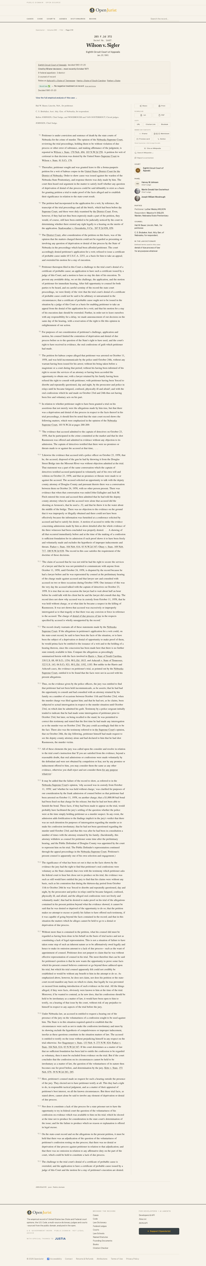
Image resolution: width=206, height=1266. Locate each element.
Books (92, 19)
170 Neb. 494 (78, 152)
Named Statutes (100, 1237)
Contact (69, 1259)
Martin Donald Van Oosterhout (155, 189)
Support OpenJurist (159, 1231)
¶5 (40, 266)
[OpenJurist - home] (103, 10)
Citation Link (150, 124)
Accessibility (54, 1259)
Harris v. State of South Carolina (91, 81)
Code (40, 19)
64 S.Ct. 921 (63, 664)
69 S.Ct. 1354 (62, 660)
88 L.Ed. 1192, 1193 (81, 664)
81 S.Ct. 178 (65, 160)
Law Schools (98, 1233)
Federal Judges (100, 1226)
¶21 (39, 1134)
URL (138, 124)
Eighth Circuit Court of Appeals (103, 52)
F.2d (61, 30)
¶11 (39, 561)
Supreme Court (109, 156)
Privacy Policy (132, 1259)
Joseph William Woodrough (153, 197)
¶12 (39, 627)
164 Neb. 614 (73, 546)
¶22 (39, 1161)
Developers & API (147, 1215)
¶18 (39, 1013)
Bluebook (164, 124)
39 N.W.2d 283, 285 (63, 1071)
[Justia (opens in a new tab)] (60, 1239)
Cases (30, 19)
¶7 (40, 355)
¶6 (40, 331)
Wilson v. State (61, 152)
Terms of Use (117, 1259)
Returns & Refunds (84, 1259)
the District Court (102, 211)
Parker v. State (113, 81)
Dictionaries (78, 19)
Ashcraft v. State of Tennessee (61, 81)
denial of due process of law (87, 616)
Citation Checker (100, 1248)
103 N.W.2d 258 (94, 152)
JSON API (143, 1223)
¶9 (40, 431)
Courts (51, 19)
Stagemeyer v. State (72, 1042)
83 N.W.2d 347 (89, 546)
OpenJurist (40, 30)
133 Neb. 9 (89, 1042)
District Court (54, 235)
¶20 (39, 1106)
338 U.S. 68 (48, 660)
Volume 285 (52, 30)
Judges (63, 19)
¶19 (39, 1078)
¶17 (39, 931)
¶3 (40, 203)
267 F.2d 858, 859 (103, 228)
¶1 (40, 135)
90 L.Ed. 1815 (78, 660)
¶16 (39, 862)
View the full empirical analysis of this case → (56, 98)
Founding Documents (102, 1241)
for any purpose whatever (146, 251)
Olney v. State (106, 546)
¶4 (40, 234)
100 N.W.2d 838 (55, 550)
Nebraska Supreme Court (109, 139)
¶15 (39, 780)
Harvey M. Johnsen (150, 182)
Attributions (102, 1259)
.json (50, 1187)
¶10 (39, 455)
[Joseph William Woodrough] (137, 198)
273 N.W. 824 (103, 1042)
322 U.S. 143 (48, 664)
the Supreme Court (104, 729)
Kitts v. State (111, 1067)
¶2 (40, 167)
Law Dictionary (99, 1222)
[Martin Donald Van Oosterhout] (137, 191)
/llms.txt (142, 1219)
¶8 (40, 403)
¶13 (39, 683)
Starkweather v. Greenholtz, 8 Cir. (75, 228)
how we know (90, 86)
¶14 (39, 749)
